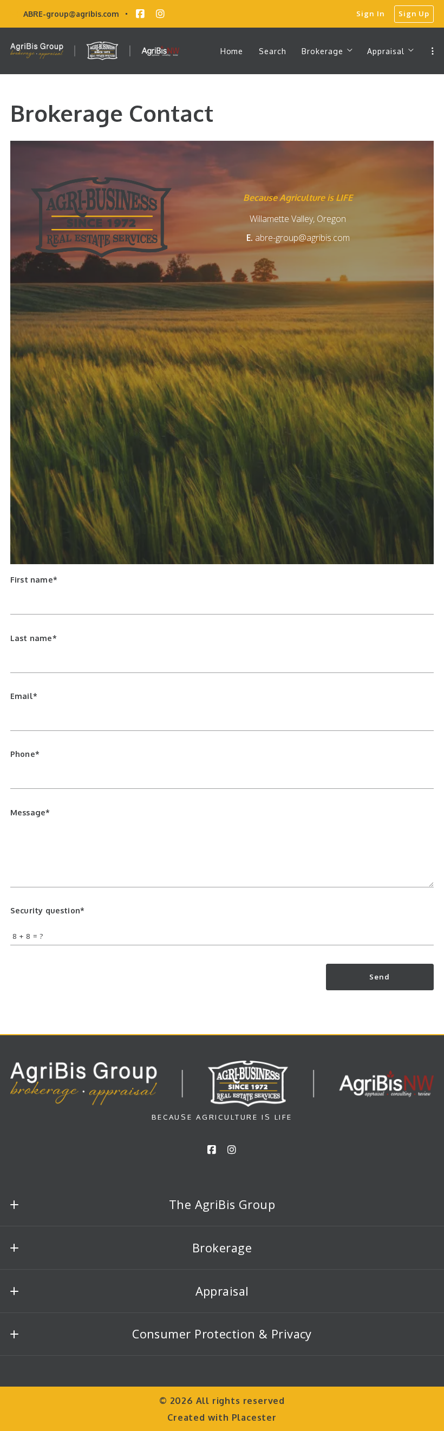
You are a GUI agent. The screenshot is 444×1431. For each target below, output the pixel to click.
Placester (254, 1417)
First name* (33, 579)
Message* (30, 812)
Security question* (47, 910)
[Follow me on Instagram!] (160, 14)
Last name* (33, 638)
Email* (23, 696)
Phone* (25, 754)
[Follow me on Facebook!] (140, 14)
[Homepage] (94, 51)
